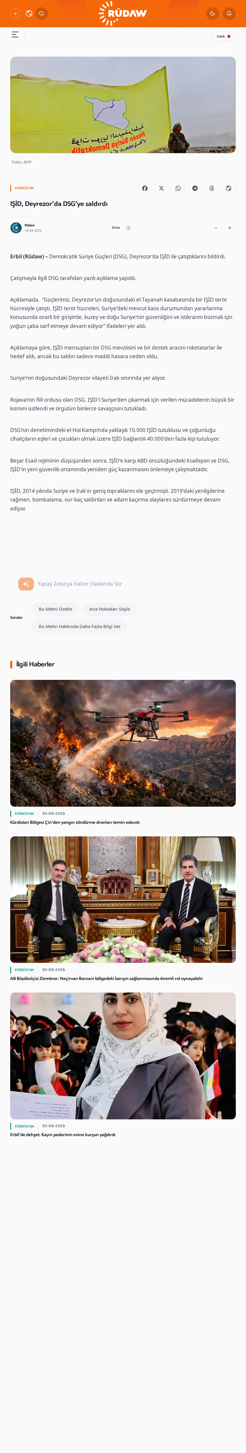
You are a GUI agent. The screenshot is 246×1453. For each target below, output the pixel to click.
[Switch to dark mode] (212, 13)
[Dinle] (128, 228)
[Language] (29, 13)
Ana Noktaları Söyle (109, 609)
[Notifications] (229, 13)
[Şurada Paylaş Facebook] (145, 188)
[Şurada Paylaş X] (161, 188)
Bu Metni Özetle (55, 609)
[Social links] (15, 13)
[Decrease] (216, 228)
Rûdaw (30, 225)
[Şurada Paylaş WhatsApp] (178, 188)
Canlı (221, 36)
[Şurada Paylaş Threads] (212, 188)
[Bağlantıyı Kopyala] (228, 188)
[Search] (41, 13)
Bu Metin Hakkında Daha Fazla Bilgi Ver (80, 626)
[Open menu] (15, 35)
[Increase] (230, 228)
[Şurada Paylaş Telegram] (195, 188)
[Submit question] (26, 584)
